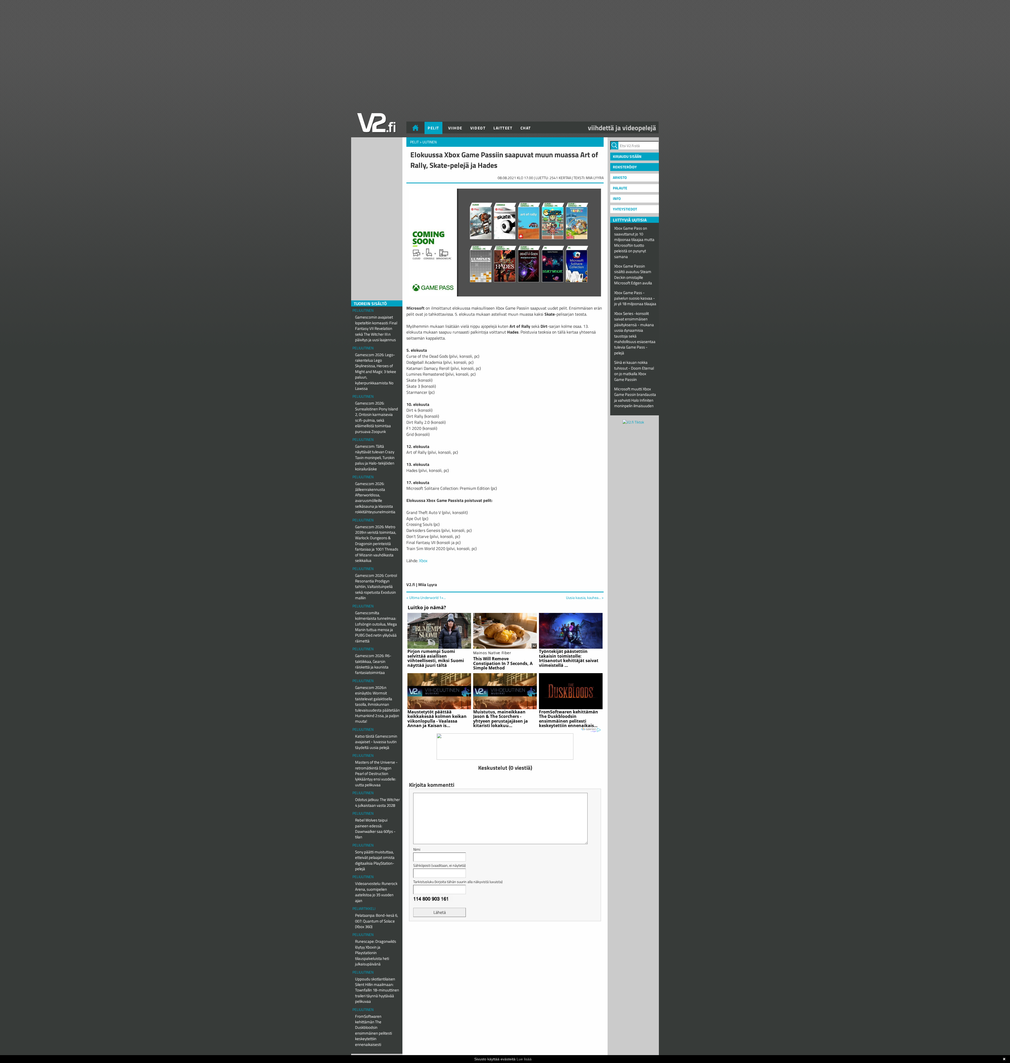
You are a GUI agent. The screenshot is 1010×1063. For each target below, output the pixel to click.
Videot (478, 128)
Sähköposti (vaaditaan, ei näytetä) (439, 865)
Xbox (423, 560)
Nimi (416, 849)
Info (617, 198)
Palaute (620, 188)
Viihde (455, 128)
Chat (526, 128)
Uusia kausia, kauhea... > (585, 597)
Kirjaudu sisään (627, 156)
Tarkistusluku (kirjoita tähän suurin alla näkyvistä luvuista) (458, 881)
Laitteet (502, 128)
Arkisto (620, 177)
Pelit (433, 128)
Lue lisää (524, 1059)
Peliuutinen (362, 310)
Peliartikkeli (363, 908)
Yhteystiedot (625, 209)
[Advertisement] (505, 938)
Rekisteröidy (625, 167)
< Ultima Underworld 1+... (426, 597)
